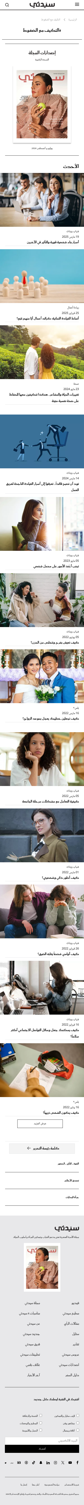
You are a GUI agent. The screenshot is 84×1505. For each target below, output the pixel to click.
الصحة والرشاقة (30, 1416)
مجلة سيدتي (32, 1303)
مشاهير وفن (69, 1423)
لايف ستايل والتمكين (64, 1416)
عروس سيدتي (70, 1355)
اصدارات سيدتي (69, 1365)
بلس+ (76, 708)
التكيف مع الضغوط (50, 20)
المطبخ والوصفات (29, 1423)
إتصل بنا (24, 1485)
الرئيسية (72, 20)
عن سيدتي (33, 1324)
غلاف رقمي (33, 1365)
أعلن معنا (35, 1485)
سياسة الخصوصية (52, 1485)
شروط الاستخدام (72, 1485)
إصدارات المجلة (42, 53)
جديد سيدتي (31, 1334)
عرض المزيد (40, 1123)
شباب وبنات (72, 231)
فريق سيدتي (32, 1344)
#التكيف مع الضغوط (42, 30)
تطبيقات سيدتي (30, 1355)
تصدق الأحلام (72, 1180)
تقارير (76, 1344)
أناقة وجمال (69, 1431)
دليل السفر (72, 1375)
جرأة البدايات (72, 1197)
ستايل (75, 1334)
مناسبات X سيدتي (29, 1313)
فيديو (75, 1303)
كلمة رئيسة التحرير (46, 1148)
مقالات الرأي (71, 1324)
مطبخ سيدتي (71, 1313)
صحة (76, 384)
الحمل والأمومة (30, 1431)
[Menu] (77, 4)
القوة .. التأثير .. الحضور (68, 1164)
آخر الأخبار (33, 1375)
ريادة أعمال (73, 307)
